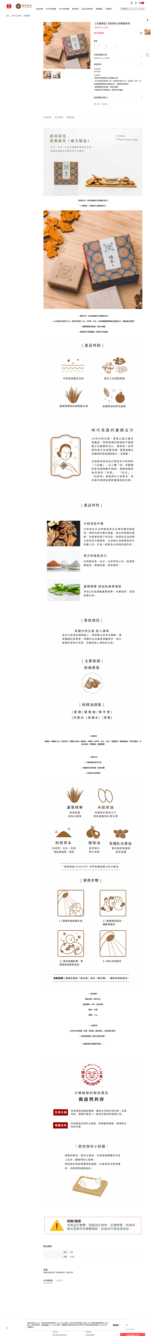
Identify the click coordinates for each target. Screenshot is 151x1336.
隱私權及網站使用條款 (60, 1335)
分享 (98, 104)
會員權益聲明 (90, 1335)
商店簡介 (55, 1332)
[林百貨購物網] (19, 6)
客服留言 (89, 1332)
